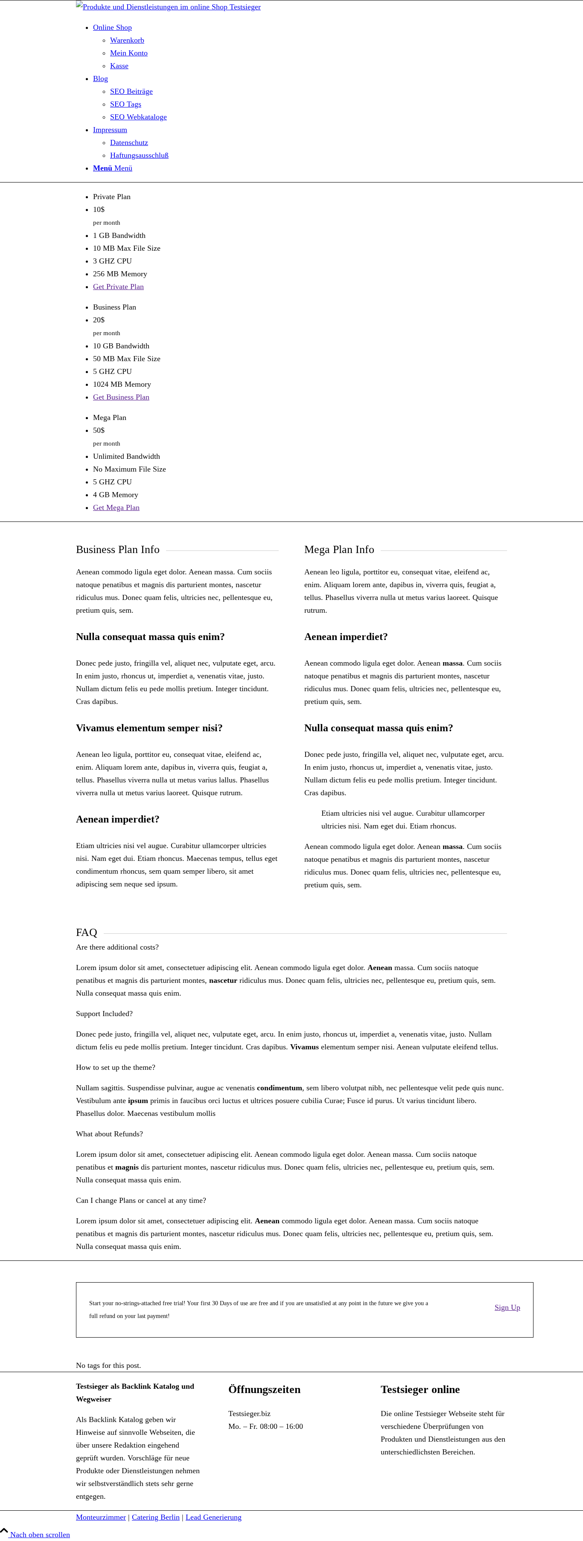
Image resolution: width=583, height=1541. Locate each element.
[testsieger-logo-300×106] (168, 7)
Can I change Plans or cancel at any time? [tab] (141, 1200)
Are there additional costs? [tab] (117, 947)
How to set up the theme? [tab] (115, 1067)
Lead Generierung (214, 1517)
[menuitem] (300, 46)
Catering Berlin (156, 1517)
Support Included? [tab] (104, 1013)
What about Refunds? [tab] (109, 1134)
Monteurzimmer (101, 1517)
